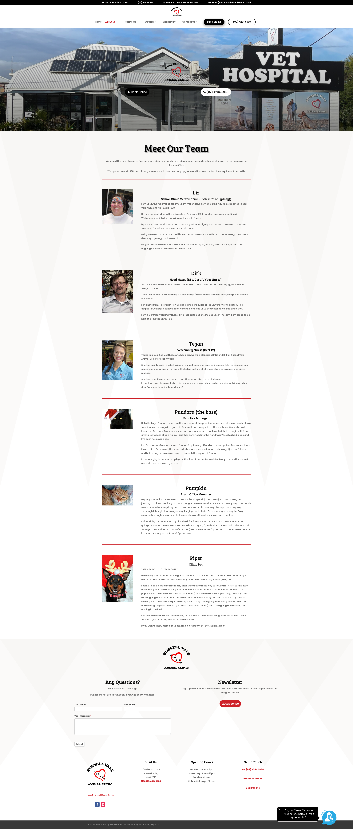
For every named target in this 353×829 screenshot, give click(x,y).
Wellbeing (168, 22)
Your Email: (129, 704)
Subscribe (232, 704)
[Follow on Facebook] (97, 804)
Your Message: (82, 716)
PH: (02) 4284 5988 (253, 769)
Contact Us (188, 22)
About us (110, 22)
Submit (79, 744)
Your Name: (81, 704)
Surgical (149, 22)
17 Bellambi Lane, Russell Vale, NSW (180, 3)
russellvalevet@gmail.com (100, 795)
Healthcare (130, 22)
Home (98, 22)
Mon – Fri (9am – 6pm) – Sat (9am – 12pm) (229, 3)
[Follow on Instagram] (103, 804)
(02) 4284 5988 (145, 3)
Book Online (214, 21)
